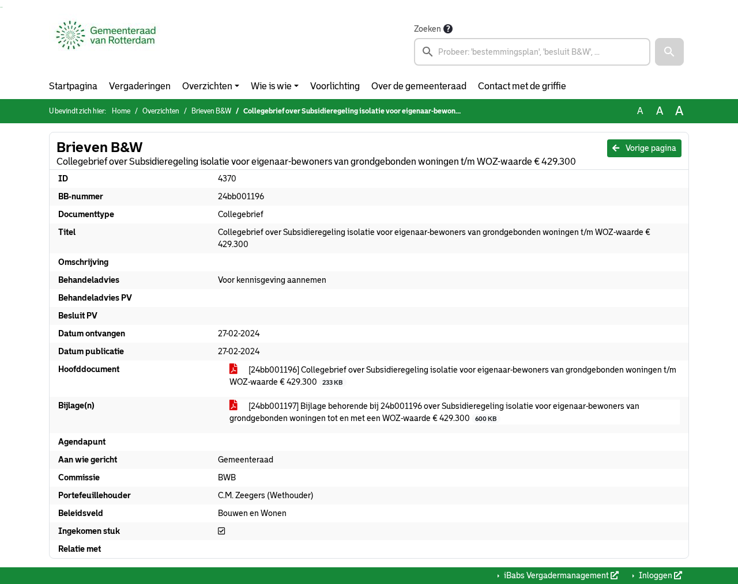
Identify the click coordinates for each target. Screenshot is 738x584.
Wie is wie (271, 86)
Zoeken (427, 28)
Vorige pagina (650, 148)
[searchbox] (532, 52)
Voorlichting (335, 86)
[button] (669, 52)
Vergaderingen (140, 86)
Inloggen (655, 575)
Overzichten (207, 86)
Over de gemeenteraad (418, 86)
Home (121, 111)
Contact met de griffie (522, 86)
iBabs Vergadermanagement (556, 575)
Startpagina (73, 86)
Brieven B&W (211, 111)
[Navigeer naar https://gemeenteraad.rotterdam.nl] (106, 44)
